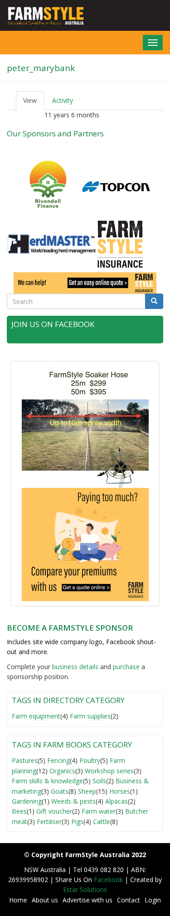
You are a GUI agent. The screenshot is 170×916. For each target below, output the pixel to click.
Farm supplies (90, 716)
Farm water (99, 811)
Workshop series (109, 771)
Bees (19, 811)
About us (45, 900)
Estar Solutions (85, 889)
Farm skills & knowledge (47, 780)
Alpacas (116, 801)
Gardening (27, 801)
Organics (62, 771)
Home (18, 900)
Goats (59, 791)
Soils (99, 780)
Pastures (25, 760)
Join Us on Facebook (52, 324)
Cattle (101, 821)
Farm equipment (36, 716)
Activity (62, 100)
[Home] (42, 15)
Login (153, 900)
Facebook (109, 879)
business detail (73, 666)
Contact (128, 900)
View (33, 103)
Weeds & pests (73, 801)
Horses (119, 791)
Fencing (58, 760)
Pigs (77, 821)
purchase (126, 666)
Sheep (87, 791)
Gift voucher (54, 811)
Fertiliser (49, 821)
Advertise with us (87, 900)
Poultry (89, 760)
